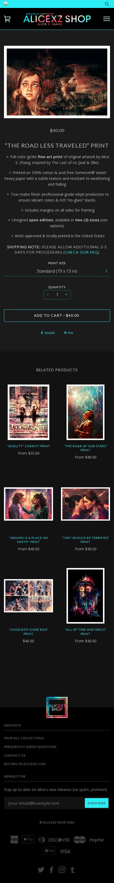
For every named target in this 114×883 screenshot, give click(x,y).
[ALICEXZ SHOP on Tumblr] (72, 871)
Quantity (57, 287)
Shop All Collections (24, 738)
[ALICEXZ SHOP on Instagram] (62, 871)
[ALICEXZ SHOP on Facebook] (51, 871)
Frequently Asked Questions (30, 746)
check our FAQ (81, 252)
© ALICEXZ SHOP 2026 (57, 822)
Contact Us (14, 755)
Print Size (57, 263)
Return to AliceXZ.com (25, 764)
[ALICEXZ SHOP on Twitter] (41, 871)
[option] (57, 82)
